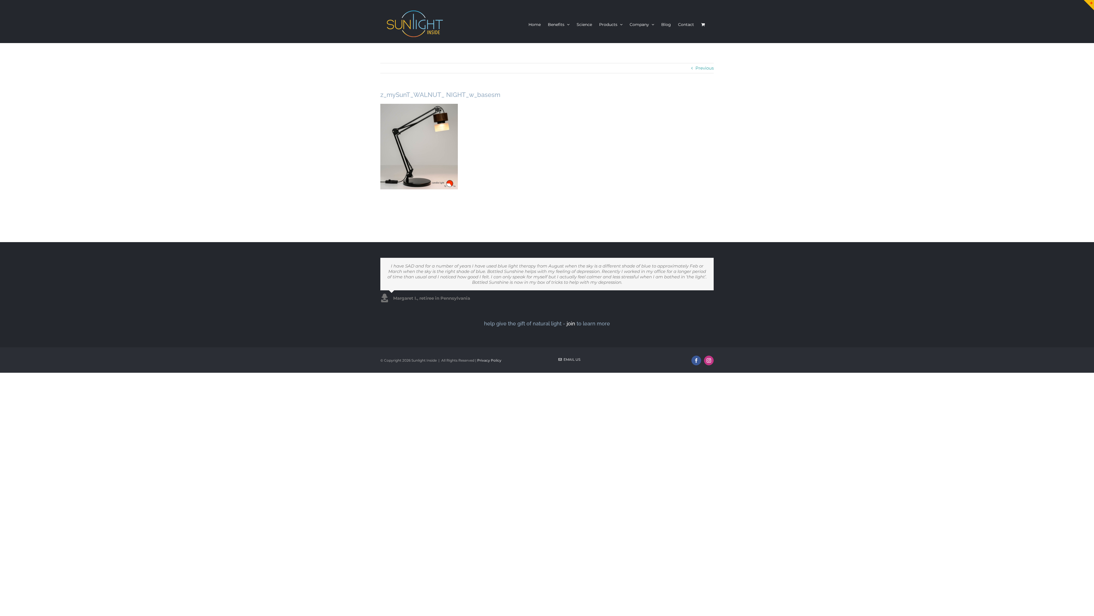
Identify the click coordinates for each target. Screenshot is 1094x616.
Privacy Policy (489, 360)
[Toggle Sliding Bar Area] (1089, 5)
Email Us (571, 359)
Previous (704, 68)
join (571, 324)
